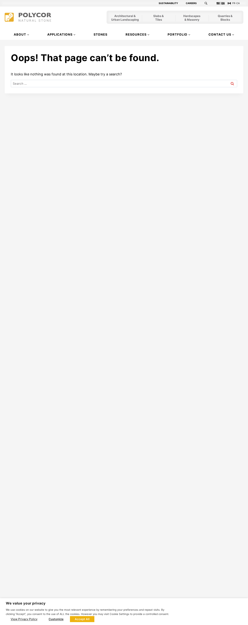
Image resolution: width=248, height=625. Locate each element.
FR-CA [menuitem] (236, 3)
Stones (100, 34)
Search (208, 3)
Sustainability (168, 3)
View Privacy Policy (24, 619)
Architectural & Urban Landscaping (125, 18)
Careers (191, 3)
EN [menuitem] (223, 3)
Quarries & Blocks (225, 18)
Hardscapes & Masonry (191, 18)
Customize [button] (56, 619)
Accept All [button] (82, 619)
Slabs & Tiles (158, 18)
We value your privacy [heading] (26, 603)
